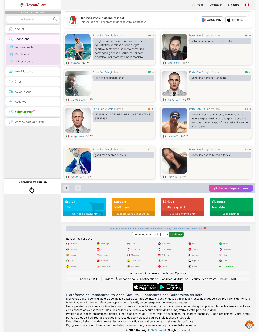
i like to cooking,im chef (109, 77)
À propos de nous (127, 279)
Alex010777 (174, 99)
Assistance (249, 324)
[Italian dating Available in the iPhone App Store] (145, 284)
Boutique (167, 273)
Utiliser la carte (24, 61)
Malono (75, 62)
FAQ (233, 279)
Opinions (180, 273)
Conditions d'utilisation (174, 279)
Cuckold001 (78, 99)
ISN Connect (158, 330)
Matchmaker (22, 54)
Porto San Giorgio (103, 35)
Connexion (215, 4)
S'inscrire (233, 4)
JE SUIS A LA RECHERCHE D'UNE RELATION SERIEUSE (122, 116)
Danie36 (172, 176)
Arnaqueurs (152, 273)
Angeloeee (77, 136)
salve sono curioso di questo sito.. (212, 41)
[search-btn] (55, 19)
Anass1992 (77, 176)
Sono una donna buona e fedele (211, 155)
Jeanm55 (173, 136)
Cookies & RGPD (90, 279)
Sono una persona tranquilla (208, 77)
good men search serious (110, 155)
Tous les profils (24, 47)
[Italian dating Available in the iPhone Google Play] (170, 284)
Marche (118, 35)
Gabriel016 (174, 62)
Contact (223, 279)
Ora (35, 5)
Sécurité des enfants (203, 279)
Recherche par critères (233, 188)
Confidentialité (149, 279)
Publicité (108, 279)
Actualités (136, 273)
